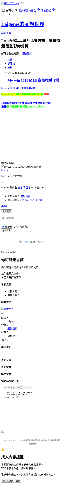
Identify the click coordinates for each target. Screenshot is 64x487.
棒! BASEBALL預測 (32, 200)
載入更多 (6, 211)
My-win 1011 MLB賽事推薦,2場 (33, 80)
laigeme (5, 170)
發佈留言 (6, 230)
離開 (18, 481)
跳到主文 (6, 32)
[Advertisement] (27, 132)
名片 (9, 67)
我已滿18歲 (7, 481)
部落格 (11, 63)
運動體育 (27, 53)
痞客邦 (21, 187)
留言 (28, 187)
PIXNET (14, 440)
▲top (4, 205)
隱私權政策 (55, 440)
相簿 (9, 60)
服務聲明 (33, 444)
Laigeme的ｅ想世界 (22, 24)
